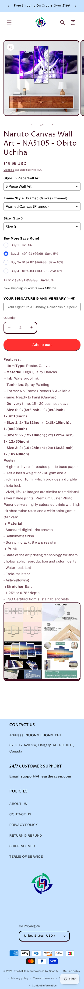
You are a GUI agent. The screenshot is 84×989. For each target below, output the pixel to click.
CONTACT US (20, 814)
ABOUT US (18, 804)
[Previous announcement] (9, 6)
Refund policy (71, 971)
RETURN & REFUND (25, 835)
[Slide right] (52, 125)
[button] (9, 22)
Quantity (10, 317)
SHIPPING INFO (22, 846)
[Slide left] (32, 125)
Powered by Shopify (46, 971)
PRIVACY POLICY (23, 825)
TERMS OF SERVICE (26, 856)
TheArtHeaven (23, 971)
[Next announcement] (75, 6)
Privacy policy (19, 978)
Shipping (9, 169)
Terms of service (43, 978)
